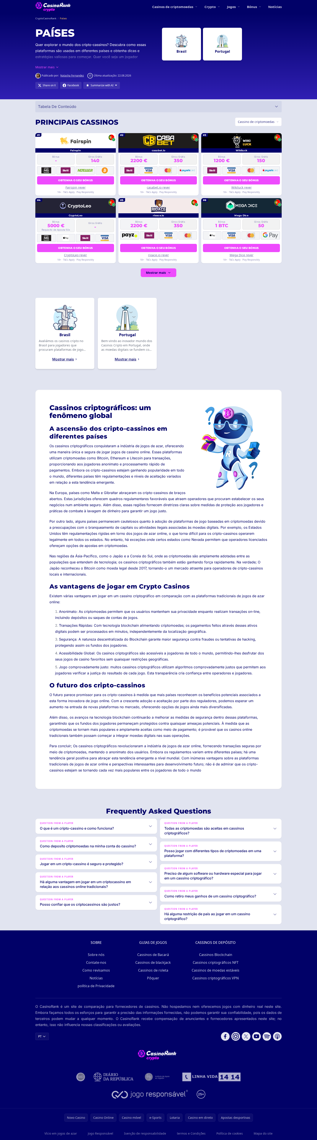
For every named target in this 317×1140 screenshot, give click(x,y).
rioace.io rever (158, 255)
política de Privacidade (96, 985)
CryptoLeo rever (75, 255)
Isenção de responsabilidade (145, 1133)
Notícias (275, 7)
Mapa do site (263, 1133)
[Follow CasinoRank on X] (246, 1036)
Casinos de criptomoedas (172, 7)
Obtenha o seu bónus (75, 180)
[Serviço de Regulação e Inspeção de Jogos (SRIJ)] (80, 1077)
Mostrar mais (156, 273)
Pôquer (153, 978)
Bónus (252, 7)
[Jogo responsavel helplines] (150, 1094)
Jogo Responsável (100, 1133)
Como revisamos (96, 970)
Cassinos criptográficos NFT (216, 962)
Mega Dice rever (241, 255)
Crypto (210, 7)
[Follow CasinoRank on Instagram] (235, 1036)
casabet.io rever (158, 187)
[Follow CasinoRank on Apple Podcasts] (277, 1036)
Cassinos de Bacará (153, 954)
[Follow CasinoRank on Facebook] (225, 1036)
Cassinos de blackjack (153, 962)
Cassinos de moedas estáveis (215, 970)
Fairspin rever (75, 187)
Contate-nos (96, 962)
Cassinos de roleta (153, 970)
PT (40, 1036)
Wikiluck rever (241, 187)
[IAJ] (158, 1077)
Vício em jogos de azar (60, 1133)
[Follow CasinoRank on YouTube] (256, 1036)
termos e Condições (191, 1133)
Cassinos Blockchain (215, 954)
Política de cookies (229, 1133)
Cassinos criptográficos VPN (215, 978)
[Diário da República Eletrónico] (114, 1077)
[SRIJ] (211, 1077)
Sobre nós (96, 954)
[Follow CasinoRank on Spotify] (267, 1036)
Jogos (231, 7)
